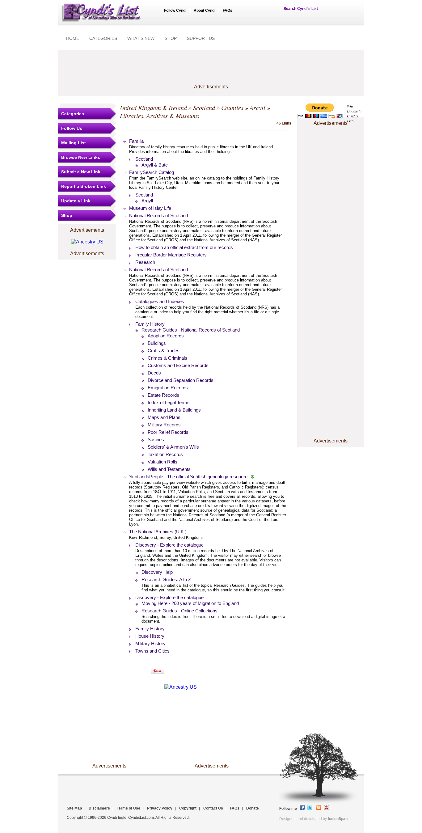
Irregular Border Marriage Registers (171, 254)
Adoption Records (166, 335)
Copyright (187, 808)
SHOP (171, 38)
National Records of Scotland (158, 215)
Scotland (204, 108)
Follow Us (71, 128)
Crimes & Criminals (167, 358)
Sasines (156, 439)
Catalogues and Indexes (159, 301)
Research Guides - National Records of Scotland (190, 329)
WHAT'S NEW (140, 38)
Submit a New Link (80, 171)
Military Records (164, 424)
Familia (136, 141)
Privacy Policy (159, 808)
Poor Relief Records (168, 432)
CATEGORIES (103, 38)
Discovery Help (157, 572)
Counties (232, 108)
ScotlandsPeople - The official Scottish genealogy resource (188, 476)
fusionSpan (338, 819)
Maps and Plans (164, 417)
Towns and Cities (152, 650)
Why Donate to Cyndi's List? (354, 113)
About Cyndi (204, 10)
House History (149, 636)
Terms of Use (128, 808)
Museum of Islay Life (150, 208)
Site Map (74, 808)
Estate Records (163, 395)
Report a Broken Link (83, 186)
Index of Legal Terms (169, 402)
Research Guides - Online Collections (179, 610)
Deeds (154, 372)
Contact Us (213, 808)
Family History (150, 324)
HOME (72, 38)
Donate (252, 808)
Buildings (157, 343)
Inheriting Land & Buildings (174, 409)
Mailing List (73, 142)
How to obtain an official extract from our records (184, 247)
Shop (66, 215)
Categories (72, 113)
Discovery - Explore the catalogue (169, 545)
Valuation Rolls (162, 461)
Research (145, 262)
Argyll (257, 108)
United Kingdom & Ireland (153, 108)
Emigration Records (168, 387)
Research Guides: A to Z (166, 579)
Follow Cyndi (175, 10)
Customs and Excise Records (178, 365)
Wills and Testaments (169, 469)
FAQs (227, 10)
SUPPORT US (201, 38)
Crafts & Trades (163, 350)
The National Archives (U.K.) (158, 531)
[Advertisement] (330, 146)
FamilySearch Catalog (151, 172)
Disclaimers (99, 808)
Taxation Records (165, 454)
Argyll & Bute (154, 164)
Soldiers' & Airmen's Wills (173, 447)
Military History (150, 643)
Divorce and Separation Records (180, 380)
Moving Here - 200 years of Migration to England (190, 603)
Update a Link (76, 200)
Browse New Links (80, 157)
